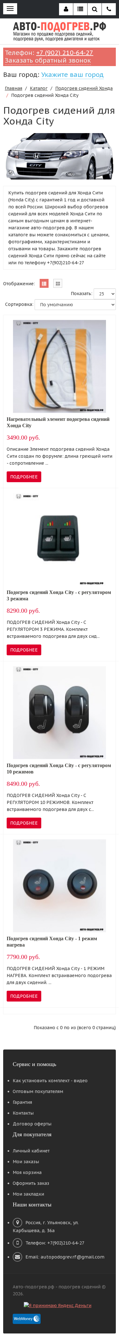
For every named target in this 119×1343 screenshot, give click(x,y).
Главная (13, 88)
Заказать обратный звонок (48, 60)
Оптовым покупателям (38, 1091)
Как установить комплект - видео (50, 1080)
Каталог (39, 88)
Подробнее (24, 477)
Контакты (23, 1113)
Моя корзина (27, 1172)
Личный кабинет (31, 1151)
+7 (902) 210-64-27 (64, 53)
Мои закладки (28, 1194)
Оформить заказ (31, 1183)
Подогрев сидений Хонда (84, 88)
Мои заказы (26, 1161)
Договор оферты (32, 1124)
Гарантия (22, 1102)
